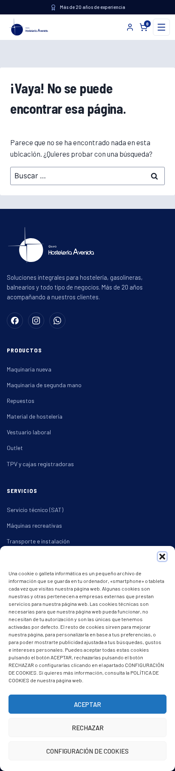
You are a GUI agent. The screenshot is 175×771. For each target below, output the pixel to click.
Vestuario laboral (29, 432)
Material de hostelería (34, 416)
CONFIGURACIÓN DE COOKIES (87, 751)
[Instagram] (36, 320)
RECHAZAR (88, 728)
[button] (162, 556)
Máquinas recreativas (34, 525)
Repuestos (20, 400)
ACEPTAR (87, 704)
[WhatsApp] (57, 320)
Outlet (15, 447)
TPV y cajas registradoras (40, 463)
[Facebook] (15, 320)
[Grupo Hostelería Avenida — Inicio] (26, 27)
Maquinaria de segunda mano (44, 384)
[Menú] (161, 27)
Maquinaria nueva (29, 369)
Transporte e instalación (38, 541)
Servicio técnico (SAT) (35, 509)
